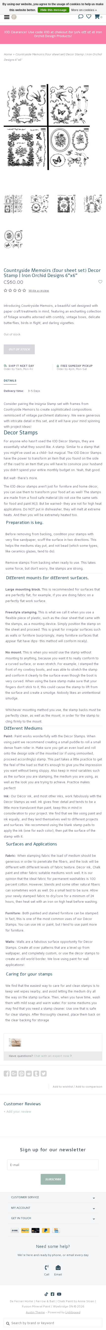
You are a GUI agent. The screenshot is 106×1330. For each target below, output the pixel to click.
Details (10, 380)
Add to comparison (89, 1086)
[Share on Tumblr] (36, 1074)
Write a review (39, 290)
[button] (80, 17)
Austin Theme (35, 1312)
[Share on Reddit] (29, 1074)
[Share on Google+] (14, 1074)
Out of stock (19, 349)
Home (8, 54)
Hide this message (53, 10)
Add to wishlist (63, 1086)
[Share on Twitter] (44, 1074)
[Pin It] (21, 1074)
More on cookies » (84, 10)
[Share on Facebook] (7, 1074)
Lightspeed (72, 1312)
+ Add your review (17, 1111)
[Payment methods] (16, 1230)
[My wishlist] (88, 17)
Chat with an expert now (52, 1056)
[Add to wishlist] (100, 282)
